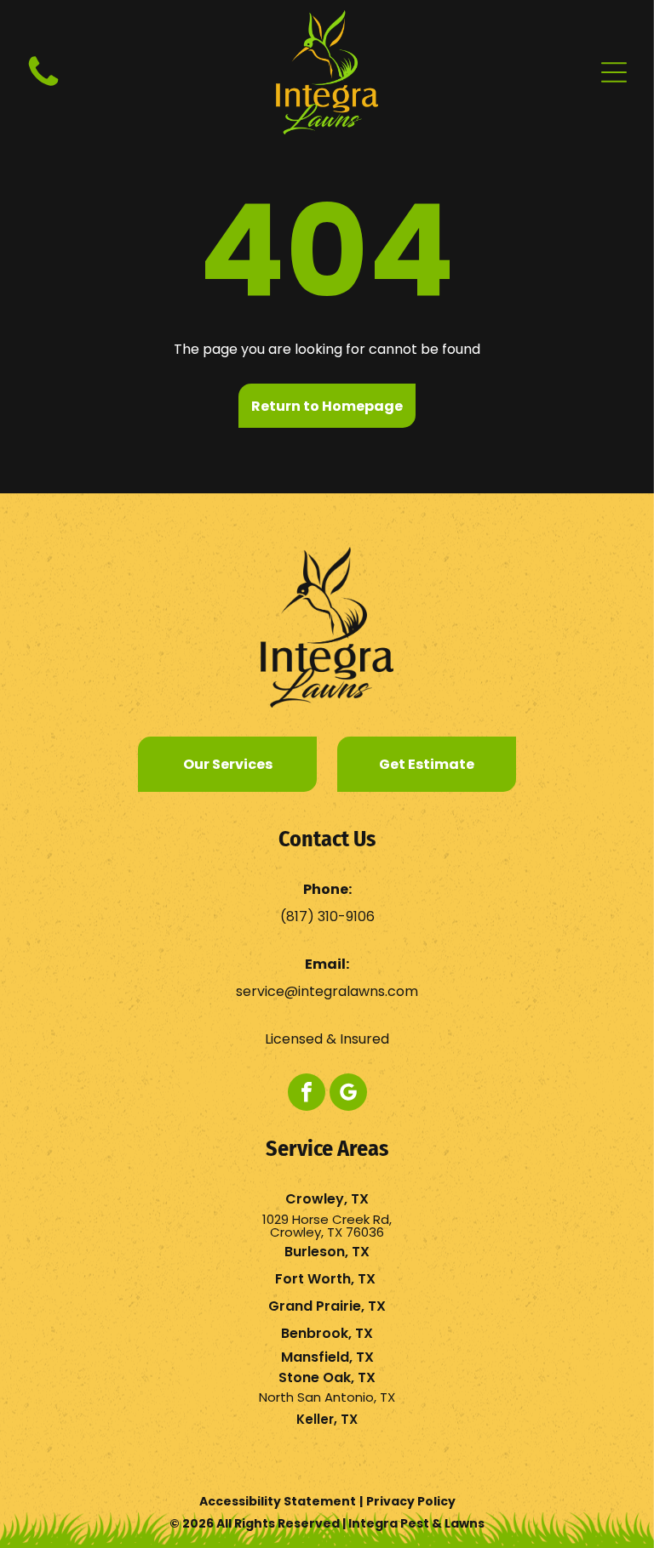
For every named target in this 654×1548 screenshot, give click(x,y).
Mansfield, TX (327, 1357)
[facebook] (306, 1094)
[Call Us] (43, 86)
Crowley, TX (327, 1199)
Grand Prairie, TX (327, 1306)
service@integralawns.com (327, 991)
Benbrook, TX (327, 1333)
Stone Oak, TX (327, 1377)
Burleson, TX (327, 1251)
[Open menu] (614, 72)
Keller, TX (327, 1419)
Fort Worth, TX (325, 1279)
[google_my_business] (348, 1094)
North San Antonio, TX (327, 1397)
